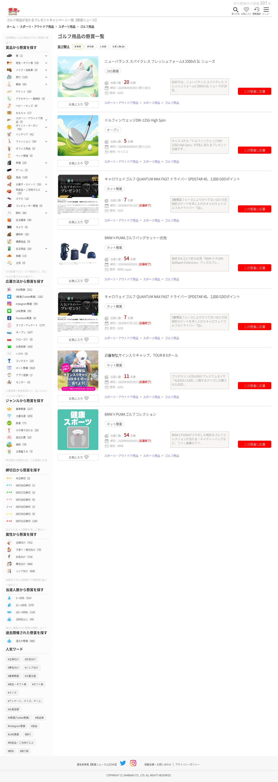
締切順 (90, 46)
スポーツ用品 (151, 103)
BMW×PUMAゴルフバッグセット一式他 (136, 237)
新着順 (77, 46)
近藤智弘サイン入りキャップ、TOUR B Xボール (141, 355)
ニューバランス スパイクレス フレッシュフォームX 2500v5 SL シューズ (160, 61)
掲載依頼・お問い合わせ (157, 764)
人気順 (103, 46)
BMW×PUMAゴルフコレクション (130, 414)
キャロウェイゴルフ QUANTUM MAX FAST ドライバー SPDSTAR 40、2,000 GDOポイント (172, 178)
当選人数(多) (118, 46)
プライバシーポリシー (187, 764)
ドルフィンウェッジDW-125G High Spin (135, 120)
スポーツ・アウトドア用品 (121, 103)
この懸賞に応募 (254, 91)
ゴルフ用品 (172, 103)
